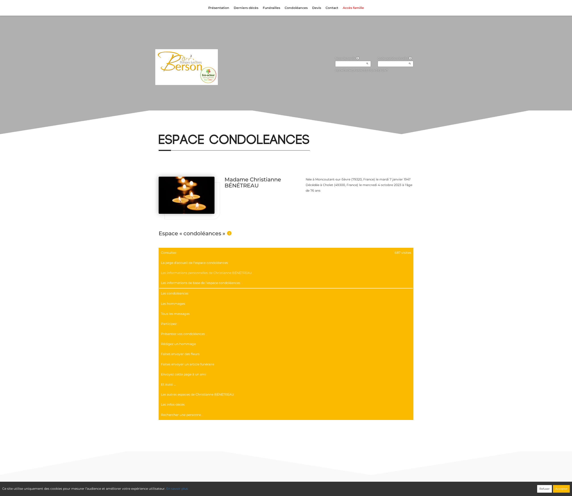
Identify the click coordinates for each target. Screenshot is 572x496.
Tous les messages (175, 314)
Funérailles (271, 8)
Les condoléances (174, 293)
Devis (316, 8)
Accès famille (353, 8)
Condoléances (296, 8)
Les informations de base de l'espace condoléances (200, 283)
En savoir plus (177, 489)
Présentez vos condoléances (183, 334)
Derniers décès (246, 8)
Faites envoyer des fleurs (180, 354)
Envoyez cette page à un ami (183, 374)
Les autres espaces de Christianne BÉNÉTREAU (197, 394)
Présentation (218, 8)
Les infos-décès (173, 405)
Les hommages (173, 304)
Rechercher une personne (181, 415)
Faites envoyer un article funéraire (187, 364)
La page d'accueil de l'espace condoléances (194, 263)
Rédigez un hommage (178, 344)
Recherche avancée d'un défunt (361, 70)
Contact (332, 8)
